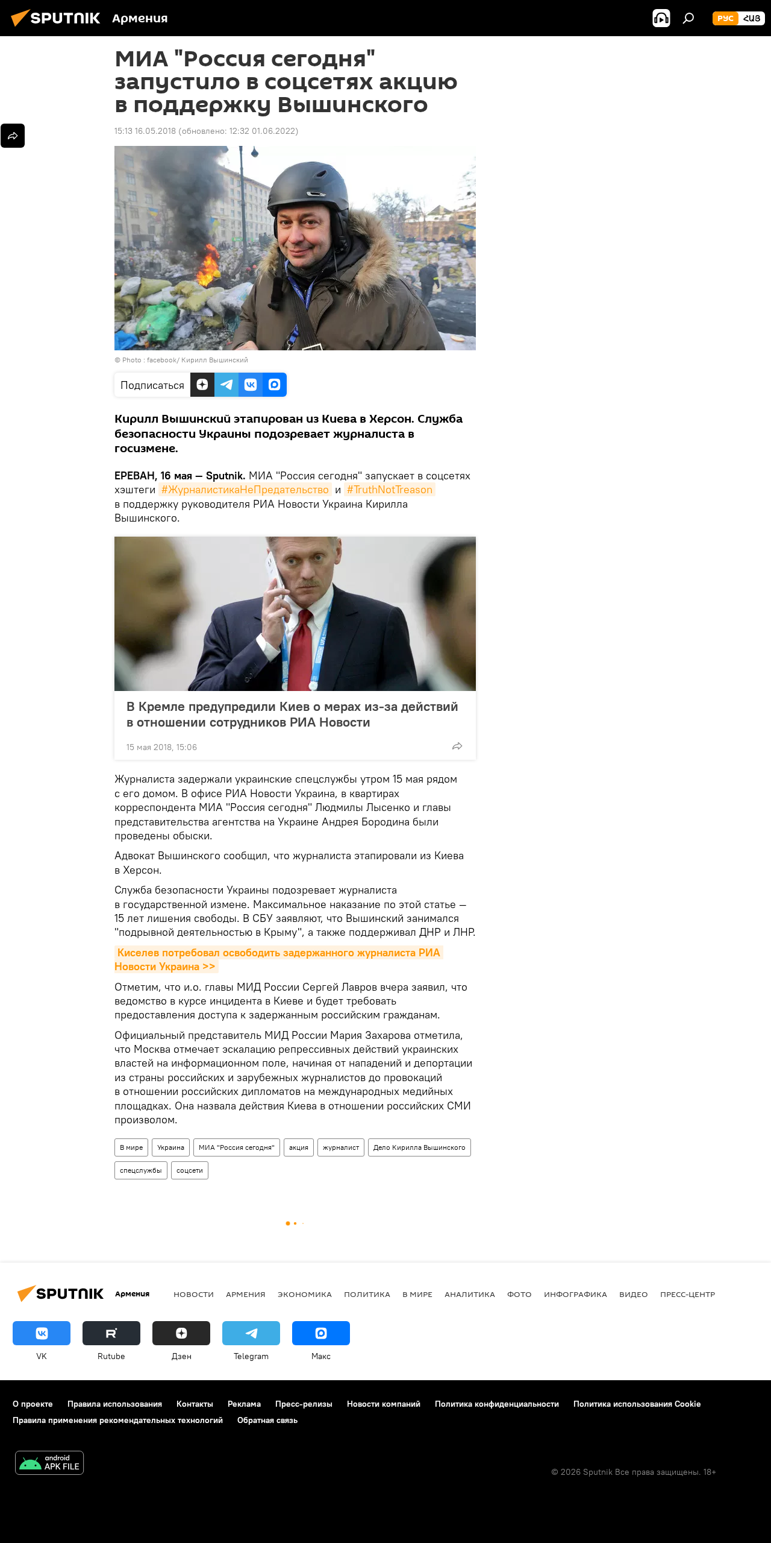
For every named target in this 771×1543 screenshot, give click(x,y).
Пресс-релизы (303, 1403)
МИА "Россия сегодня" (237, 1147)
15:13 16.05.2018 (145, 130)
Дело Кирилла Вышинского (419, 1147)
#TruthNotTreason (389, 489)
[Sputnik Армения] (59, 28)
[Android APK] (49, 1464)
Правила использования (114, 1403)
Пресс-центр (687, 1294)
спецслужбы (141, 1170)
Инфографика (575, 1294)
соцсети (189, 1170)
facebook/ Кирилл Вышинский (197, 359)
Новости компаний (383, 1403)
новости (193, 1294)
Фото (519, 1294)
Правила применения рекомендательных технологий (118, 1420)
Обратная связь (267, 1420)
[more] (457, 746)
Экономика (305, 1294)
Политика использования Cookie (637, 1403)
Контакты (194, 1403)
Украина (170, 1147)
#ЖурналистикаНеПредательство (245, 489)
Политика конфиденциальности (497, 1403)
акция (298, 1147)
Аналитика (470, 1294)
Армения (246, 1294)
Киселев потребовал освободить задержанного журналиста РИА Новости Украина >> (278, 959)
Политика (367, 1294)
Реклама (244, 1403)
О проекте (33, 1403)
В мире (131, 1147)
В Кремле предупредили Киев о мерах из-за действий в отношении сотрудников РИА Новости (292, 714)
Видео (633, 1294)
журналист (341, 1147)
